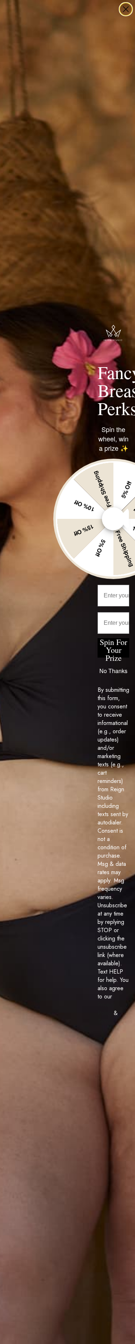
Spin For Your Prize (113, 648)
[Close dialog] (126, 9)
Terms (105, 1021)
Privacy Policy (106, 1009)
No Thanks (113, 671)
